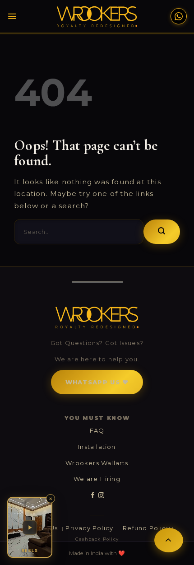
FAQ (97, 430)
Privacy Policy (90, 528)
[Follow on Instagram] (101, 495)
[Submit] (161, 231)
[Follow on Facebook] (93, 495)
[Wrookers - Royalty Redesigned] (97, 16)
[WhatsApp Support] (179, 16)
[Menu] (12, 16)
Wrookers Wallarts (96, 463)
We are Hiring (97, 478)
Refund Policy (146, 528)
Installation (96, 446)
